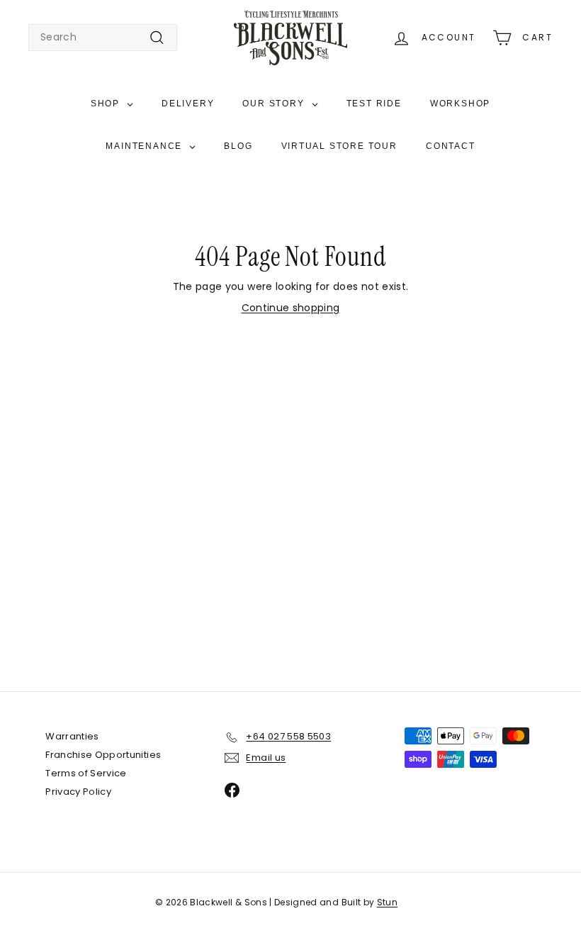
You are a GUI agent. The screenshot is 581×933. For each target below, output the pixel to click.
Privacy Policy (78, 791)
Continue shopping (291, 308)
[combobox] (102, 37)
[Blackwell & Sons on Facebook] (232, 790)
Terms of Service (86, 773)
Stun (387, 902)
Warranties (72, 736)
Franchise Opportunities (103, 754)
